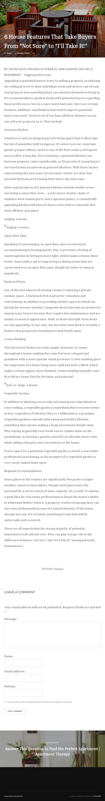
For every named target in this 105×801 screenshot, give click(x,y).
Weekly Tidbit (23, 53)
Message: (10, 619)
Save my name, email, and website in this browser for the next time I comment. (39, 702)
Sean (9, 53)
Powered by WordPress (13, 796)
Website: (10, 686)
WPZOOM (97, 796)
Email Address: (14, 671)
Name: (8, 656)
